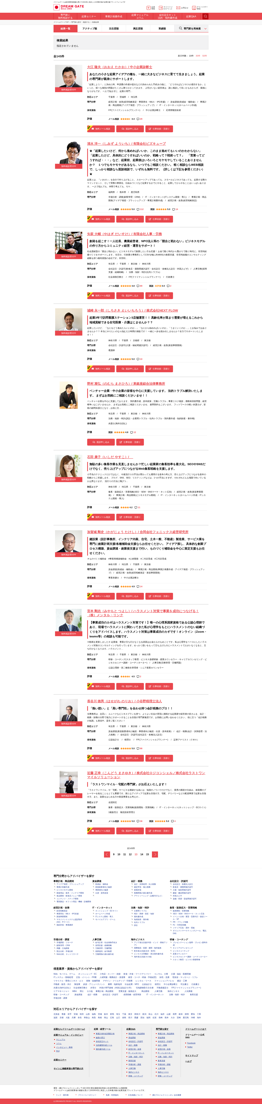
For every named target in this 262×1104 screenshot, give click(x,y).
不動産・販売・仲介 (62, 984)
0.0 (163, 286)
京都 (62, 1017)
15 (147, 854)
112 (142, 209)
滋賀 (55, 1017)
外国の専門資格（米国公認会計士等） (116, 988)
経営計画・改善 (134, 1049)
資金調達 (78, 994)
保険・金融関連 (93, 981)
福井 (163, 1014)
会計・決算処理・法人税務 (145, 884)
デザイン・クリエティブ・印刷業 (118, 981)
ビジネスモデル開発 (65, 890)
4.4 (133, 119)
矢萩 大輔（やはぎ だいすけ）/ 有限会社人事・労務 (124, 234)
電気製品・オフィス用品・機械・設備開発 (74, 902)
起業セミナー (60, 1060)
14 (177, 209)
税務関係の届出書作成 (143, 893)
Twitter (190, 1047)
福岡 (148, 1017)
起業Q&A (130, 1029)
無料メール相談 (102, 129)
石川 (156, 1014)
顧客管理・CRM (63, 945)
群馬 (112, 1014)
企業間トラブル (140, 911)
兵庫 (74, 1017)
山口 (118, 1017)
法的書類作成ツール (104, 1045)
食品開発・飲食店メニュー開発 (69, 896)
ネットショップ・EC (87, 974)
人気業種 (188, 991)
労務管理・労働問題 (103, 948)
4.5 (133, 676)
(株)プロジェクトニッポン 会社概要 (166, 1095)
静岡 (187, 1014)
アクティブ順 (89, 28)
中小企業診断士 (171, 984)
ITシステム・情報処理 (63, 977)
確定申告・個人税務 (142, 887)
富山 (150, 1014)
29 (141, 119)
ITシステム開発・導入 (104, 917)
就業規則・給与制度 (103, 951)
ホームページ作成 (102, 914)
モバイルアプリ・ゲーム (105, 919)
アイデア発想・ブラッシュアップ (70, 884)
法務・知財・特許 (177, 994)
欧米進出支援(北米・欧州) (144, 951)
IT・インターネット (155, 994)
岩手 (70, 1014)
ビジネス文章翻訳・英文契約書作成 (148, 954)
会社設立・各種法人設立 (183, 884)
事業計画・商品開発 (104, 991)
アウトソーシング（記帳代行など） (148, 896)
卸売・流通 (164, 977)
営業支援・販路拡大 (127, 991)
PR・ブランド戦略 (180, 922)
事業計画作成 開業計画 (105, 1034)
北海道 (56, 1014)
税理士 (158, 984)
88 (141, 748)
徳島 (124, 1017)
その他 (90, 991)
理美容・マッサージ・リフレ (185, 977)
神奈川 (137, 1014)
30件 (198, 56)
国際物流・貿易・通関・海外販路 (147, 948)
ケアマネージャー (61, 991)
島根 (100, 1017)
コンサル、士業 (161, 974)
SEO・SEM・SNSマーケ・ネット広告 (188, 914)
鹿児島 (186, 1017)
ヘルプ (188, 1061)
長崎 (161, 1017)
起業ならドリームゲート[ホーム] (69, 1029)
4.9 (133, 586)
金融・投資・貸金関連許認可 (184, 899)
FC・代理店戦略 (179, 925)
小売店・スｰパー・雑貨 (110, 974)
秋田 (82, 1014)
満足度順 (138, 28)
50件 (204, 56)
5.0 (133, 209)
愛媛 (136, 1017)
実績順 (162, 28)
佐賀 (154, 1017)
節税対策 (137, 890)
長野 (175, 1014)
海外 (199, 1017)
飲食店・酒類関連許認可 (183, 887)
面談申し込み (132, 129)
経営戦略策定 (62, 911)
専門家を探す (162, 1029)
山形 (88, 1014)
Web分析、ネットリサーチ (68, 954)
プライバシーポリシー (87, 1095)
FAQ (58, 1051)
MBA (74, 991)
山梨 (169, 1014)
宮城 (76, 1014)
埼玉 (118, 1014)
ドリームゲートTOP (61, 22)
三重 (199, 1014)
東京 (130, 1014)
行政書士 (195, 984)
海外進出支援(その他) (143, 957)
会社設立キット (102, 1041)
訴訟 (136, 925)
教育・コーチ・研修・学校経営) (142, 977)
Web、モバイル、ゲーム (64, 974)
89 (141, 286)
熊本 (167, 1017)
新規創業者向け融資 (103, 887)
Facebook (191, 1043)
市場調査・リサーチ (65, 942)
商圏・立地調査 (63, 948)
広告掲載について (135, 1095)
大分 (173, 1017)
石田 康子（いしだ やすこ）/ (110, 457)
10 (141, 359)
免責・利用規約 (112, 1095)
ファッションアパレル (164, 981)
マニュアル (60, 1040)
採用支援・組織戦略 (103, 945)
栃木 (106, 1014)
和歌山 (87, 1017)
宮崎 (179, 1017)
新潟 (144, 1014)
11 (139, 507)
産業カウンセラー (180, 954)
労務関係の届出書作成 (104, 954)
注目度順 (114, 28)
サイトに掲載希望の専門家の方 (68, 1068)
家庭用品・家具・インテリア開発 (70, 893)
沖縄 (193, 1017)
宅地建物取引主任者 (145, 988)
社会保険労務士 (80, 988)
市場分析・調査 (60, 998)
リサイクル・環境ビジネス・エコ (68, 981)
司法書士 (184, 984)
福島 (94, 1014)
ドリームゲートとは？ (196, 1029)
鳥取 (94, 1017)
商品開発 (145, 991)
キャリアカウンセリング (183, 948)
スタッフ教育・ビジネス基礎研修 (186, 960)
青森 (64, 1014)
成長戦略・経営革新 (132, 994)
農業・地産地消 (115, 984)
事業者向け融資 (101, 890)
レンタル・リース (143, 981)
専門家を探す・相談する (80, 22)
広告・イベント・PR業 (86, 977)
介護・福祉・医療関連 (181, 974)
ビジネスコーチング (181, 951)
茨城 (100, 1014)
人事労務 (158, 991)
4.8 (133, 286)
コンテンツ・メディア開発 (67, 899)
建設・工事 (182, 981)
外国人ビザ (177, 896)
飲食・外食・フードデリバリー (137, 974)
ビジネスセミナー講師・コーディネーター (190, 957)
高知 (142, 1017)
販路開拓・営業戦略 (181, 911)
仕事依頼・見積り (161, 129)
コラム (59, 1043)
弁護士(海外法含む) (62, 988)
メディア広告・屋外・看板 (184, 928)
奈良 (80, 1017)
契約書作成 (138, 917)
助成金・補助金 (101, 884)
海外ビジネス (173, 991)
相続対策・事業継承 (65, 925)
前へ (107, 854)
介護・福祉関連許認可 (182, 890)
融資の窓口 (100, 1038)
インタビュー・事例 (64, 1047)
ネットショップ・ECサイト (106, 911)
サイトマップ (191, 1055)
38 (141, 821)
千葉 (124, 1014)
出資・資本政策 (101, 893)
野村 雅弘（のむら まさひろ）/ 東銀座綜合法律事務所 (126, 383)
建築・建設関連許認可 (182, 893)
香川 (130, 1017)
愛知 (193, 1014)
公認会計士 (147, 984)
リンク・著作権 (62, 1095)
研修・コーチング (61, 994)
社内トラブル (139, 922)
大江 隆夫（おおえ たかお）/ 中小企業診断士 (119, 67)
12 (135, 432)
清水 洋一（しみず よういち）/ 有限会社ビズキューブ (126, 143)
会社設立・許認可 (110, 994)
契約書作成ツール (103, 1049)
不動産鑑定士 (162, 988)
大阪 (68, 1017)
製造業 (77, 984)
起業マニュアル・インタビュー (68, 1035)
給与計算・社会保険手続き (106, 942)
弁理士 (93, 988)
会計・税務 (92, 994)
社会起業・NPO (132, 984)
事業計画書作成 (63, 887)
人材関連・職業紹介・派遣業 (112, 977)
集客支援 (194, 994)
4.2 (131, 507)
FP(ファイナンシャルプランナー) (186, 988)
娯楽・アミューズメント (94, 984)
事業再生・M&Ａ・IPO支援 (68, 914)
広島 (112, 1017)
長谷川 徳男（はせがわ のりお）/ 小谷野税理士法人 (124, 701)
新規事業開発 (62, 917)
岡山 (106, 1017)
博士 (82, 991)
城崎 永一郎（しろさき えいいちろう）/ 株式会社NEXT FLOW (132, 310)
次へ (155, 854)
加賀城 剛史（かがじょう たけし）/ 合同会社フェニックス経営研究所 (137, 532)
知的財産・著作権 (141, 919)
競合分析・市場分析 (65, 951)
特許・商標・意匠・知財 (144, 914)
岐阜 (181, 1014)
